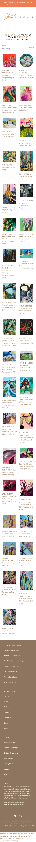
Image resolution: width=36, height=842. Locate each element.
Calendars (7, 718)
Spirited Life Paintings (11, 666)
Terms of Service (9, 742)
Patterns (7, 707)
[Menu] (32, 17)
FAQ (5, 774)
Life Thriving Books (10, 672)
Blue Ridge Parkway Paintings (14, 661)
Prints (6, 701)
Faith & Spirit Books (10, 677)
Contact (6, 769)
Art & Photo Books (10, 682)
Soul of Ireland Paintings (12, 655)
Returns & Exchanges (11, 748)
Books (6, 723)
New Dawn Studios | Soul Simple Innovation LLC (20, 826)
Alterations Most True (11, 650)
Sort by (4, 45)
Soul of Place (12, 35)
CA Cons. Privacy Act (11, 753)
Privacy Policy (8, 764)
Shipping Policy (9, 758)
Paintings (7, 696)
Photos (6, 712)
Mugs (6, 728)
